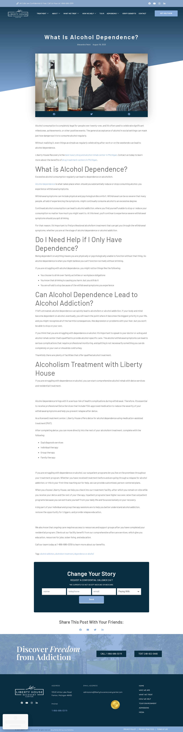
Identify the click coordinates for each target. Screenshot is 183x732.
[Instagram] (159, 3)
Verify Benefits (129, 13)
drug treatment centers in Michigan (79, 159)
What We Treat (70, 13)
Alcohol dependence (45, 184)
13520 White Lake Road (62, 692)
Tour (102, 13)
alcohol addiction (47, 554)
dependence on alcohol (84, 554)
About (55, 13)
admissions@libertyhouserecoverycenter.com (102, 692)
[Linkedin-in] (164, 3)
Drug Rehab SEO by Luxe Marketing (62, 730)
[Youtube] (154, 3)
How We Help (88, 13)
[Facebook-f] (149, 3)
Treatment (41, 13)
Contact (142, 13)
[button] (54, 114)
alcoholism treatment (64, 554)
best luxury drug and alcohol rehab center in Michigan (91, 154)
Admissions (112, 13)
